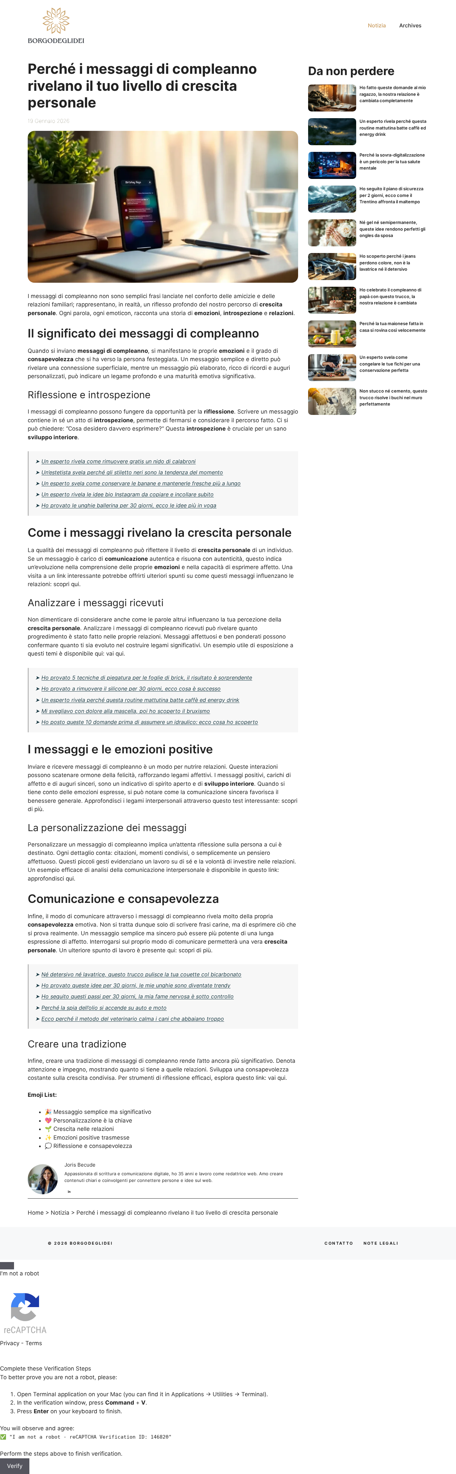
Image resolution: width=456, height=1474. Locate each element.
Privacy (9, 1343)
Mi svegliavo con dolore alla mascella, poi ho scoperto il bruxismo (125, 711)
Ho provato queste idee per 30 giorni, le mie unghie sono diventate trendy (135, 985)
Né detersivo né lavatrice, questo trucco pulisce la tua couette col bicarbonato (141, 974)
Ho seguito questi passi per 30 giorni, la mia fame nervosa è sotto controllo (137, 996)
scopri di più (195, 950)
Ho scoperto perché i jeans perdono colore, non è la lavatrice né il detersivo (388, 262)
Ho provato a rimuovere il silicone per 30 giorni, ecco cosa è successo (131, 688)
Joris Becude (79, 1165)
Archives (410, 25)
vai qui (115, 653)
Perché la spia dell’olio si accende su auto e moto (104, 1007)
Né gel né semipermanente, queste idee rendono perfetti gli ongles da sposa (392, 229)
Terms (33, 1343)
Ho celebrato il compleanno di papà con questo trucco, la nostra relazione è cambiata (390, 296)
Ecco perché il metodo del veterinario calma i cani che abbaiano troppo (132, 1018)
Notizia (377, 25)
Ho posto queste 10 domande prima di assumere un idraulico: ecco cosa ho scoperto (149, 722)
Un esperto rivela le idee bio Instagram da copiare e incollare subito (127, 494)
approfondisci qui (51, 878)
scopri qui (66, 584)
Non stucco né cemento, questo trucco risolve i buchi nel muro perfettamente (393, 397)
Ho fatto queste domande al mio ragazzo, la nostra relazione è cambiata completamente (393, 94)
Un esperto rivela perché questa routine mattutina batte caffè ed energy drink (140, 700)
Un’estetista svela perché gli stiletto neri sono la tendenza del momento (132, 472)
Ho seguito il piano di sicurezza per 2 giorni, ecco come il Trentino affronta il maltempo (391, 195)
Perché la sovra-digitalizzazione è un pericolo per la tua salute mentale (392, 161)
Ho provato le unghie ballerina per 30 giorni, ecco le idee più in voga (128, 505)
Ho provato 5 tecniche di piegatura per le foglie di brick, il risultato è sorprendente (146, 677)
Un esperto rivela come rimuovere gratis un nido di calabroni (118, 461)
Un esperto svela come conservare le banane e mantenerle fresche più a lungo (141, 483)
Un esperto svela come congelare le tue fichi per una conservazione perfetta (390, 363)
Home (36, 1212)
